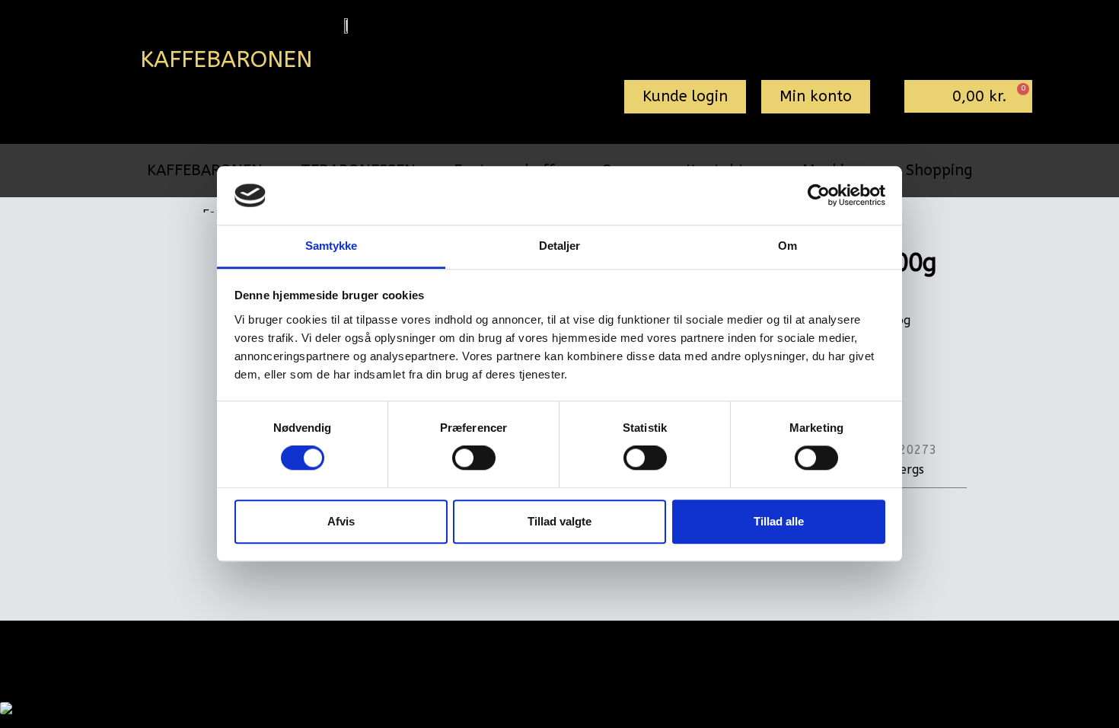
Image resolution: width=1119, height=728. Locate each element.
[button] (685, 96)
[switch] (474, 457)
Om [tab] (787, 245)
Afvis (341, 521)
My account (471, 645)
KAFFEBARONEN (205, 170)
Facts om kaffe (632, 645)
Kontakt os (729, 645)
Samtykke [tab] (331, 245)
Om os (547, 645)
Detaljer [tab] (560, 245)
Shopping (939, 170)
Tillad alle (779, 521)
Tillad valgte (559, 521)
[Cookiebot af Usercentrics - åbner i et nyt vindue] (818, 195)
